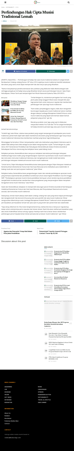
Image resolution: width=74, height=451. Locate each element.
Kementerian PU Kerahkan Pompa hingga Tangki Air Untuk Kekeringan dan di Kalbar (62, 262)
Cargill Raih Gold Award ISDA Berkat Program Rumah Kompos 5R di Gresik (60, 350)
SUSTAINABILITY (10, 7)
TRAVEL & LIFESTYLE (44, 400)
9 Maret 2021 (13, 21)
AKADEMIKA (8, 387)
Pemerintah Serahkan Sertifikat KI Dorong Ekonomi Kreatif (17, 110)
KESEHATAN (8, 402)
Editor (5, 21)
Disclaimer (8, 418)
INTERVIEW (8, 400)
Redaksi (7, 416)
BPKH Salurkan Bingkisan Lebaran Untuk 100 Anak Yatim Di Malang (60, 343)
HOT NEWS (8, 397)
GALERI (7, 394)
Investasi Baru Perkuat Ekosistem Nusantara (61, 278)
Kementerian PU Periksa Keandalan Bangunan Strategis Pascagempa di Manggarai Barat (63, 271)
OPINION (40, 392)
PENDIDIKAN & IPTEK (44, 394)
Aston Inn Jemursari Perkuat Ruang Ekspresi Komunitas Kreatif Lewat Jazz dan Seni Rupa (18, 118)
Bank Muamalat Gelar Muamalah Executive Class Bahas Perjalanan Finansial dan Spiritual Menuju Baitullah (60, 335)
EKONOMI (8, 392)
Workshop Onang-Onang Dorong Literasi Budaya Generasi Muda (18, 102)
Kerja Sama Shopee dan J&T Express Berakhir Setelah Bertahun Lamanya (56, 324)
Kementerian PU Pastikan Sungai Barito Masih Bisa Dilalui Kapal (61, 253)
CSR (6, 389)
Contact (7, 423)
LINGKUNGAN (42, 389)
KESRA (17, 7)
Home (3, 7)
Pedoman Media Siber (12, 421)
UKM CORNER (42, 402)
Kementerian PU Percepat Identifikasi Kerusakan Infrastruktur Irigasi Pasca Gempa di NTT (62, 288)
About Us (7, 413)
